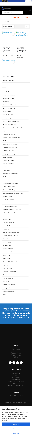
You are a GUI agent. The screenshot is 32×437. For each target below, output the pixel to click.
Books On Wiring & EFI (9, 134)
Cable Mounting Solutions (10, 147)
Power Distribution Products (11, 235)
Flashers (5, 180)
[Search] (21, 12)
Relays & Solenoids (8, 248)
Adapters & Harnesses (9, 95)
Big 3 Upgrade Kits (8, 131)
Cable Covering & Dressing (10, 144)
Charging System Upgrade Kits (11, 154)
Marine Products (7, 225)
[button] (3, 17)
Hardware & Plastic (8, 196)
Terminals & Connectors (9, 271)
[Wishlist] (29, 8)
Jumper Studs (6, 216)
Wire (4, 294)
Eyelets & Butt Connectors (10, 173)
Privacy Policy (16, 355)
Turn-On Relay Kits (8, 278)
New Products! (7, 91)
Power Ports (6, 239)
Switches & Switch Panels (10, 261)
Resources (16, 379)
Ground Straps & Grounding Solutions (13, 193)
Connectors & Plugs (8, 160)
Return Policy (16, 353)
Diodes (5, 167)
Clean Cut (5, 47)
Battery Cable (7, 111)
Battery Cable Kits (8, 114)
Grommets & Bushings (9, 190)
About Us (16, 351)
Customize (16, 429)
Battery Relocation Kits (9, 124)
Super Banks (6, 258)
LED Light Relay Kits (8, 222)
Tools (4, 274)
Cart (16, 375)
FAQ (16, 359)
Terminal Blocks (7, 268)
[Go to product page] (9, 38)
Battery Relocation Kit (16, 385)
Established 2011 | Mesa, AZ (21, 17)
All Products (16, 377)
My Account (16, 373)
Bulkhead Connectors (9, 140)
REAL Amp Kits (7, 245)
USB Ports (6, 281)
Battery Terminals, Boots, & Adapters (13, 127)
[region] (16, 421)
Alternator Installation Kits (10, 105)
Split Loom (5, 75)
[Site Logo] (6, 8)
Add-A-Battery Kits (8, 98)
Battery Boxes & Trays (9, 108)
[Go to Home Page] (2, 21)
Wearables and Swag (9, 291)
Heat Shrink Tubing (8, 203)
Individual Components (9, 212)
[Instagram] (29, 4)
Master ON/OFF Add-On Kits (11, 232)
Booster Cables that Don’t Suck (11, 137)
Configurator (16, 383)
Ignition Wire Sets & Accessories (12, 209)
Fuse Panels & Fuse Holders (10, 183)
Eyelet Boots (6, 170)
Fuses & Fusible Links (9, 186)
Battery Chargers (7, 118)
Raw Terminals (7, 242)
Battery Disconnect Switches (11, 121)
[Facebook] (20, 4)
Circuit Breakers (7, 157)
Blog (16, 357)
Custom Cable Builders (16, 381)
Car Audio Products (8, 150)
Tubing (9, 47)
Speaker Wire (6, 255)
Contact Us (16, 349)
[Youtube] (26, 4)
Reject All (16, 433)
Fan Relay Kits (7, 176)
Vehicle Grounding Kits (9, 284)
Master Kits (6, 229)
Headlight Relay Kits (8, 199)
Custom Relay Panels (9, 163)
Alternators (6, 101)
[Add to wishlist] (14, 47)
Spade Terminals (7, 252)
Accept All (16, 424)
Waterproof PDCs (8, 288)
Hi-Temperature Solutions (10, 206)
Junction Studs (7, 219)
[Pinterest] (23, 4)
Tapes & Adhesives (8, 265)
